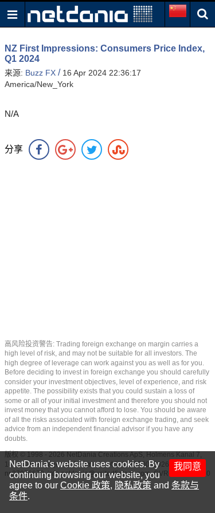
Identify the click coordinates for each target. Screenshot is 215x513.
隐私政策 (133, 485)
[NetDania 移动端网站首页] (90, 13)
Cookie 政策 (85, 485)
